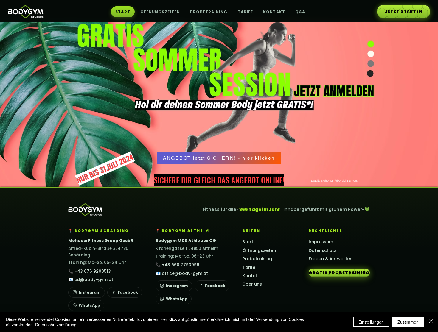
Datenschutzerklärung (56, 325)
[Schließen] (430, 322)
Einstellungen (371, 322)
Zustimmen (408, 322)
